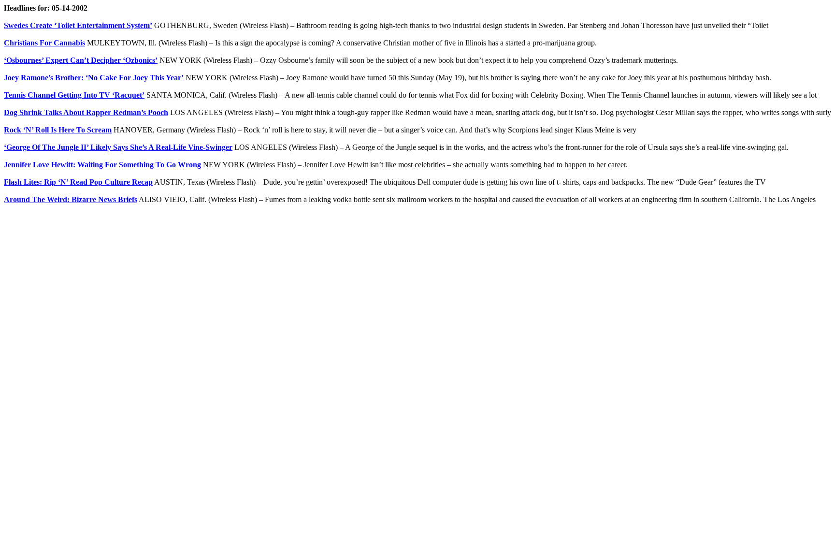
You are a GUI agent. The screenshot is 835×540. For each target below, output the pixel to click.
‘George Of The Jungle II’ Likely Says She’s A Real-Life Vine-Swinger (118, 147)
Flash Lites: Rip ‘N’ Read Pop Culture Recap (78, 182)
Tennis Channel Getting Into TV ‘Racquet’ (74, 95)
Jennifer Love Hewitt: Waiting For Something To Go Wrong (102, 165)
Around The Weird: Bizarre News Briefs (70, 199)
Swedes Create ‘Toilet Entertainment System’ (78, 25)
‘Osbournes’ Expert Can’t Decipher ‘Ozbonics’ (81, 60)
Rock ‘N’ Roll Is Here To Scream (58, 130)
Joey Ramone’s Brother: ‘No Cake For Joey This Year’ (94, 77)
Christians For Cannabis (44, 43)
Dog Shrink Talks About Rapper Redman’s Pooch (86, 112)
